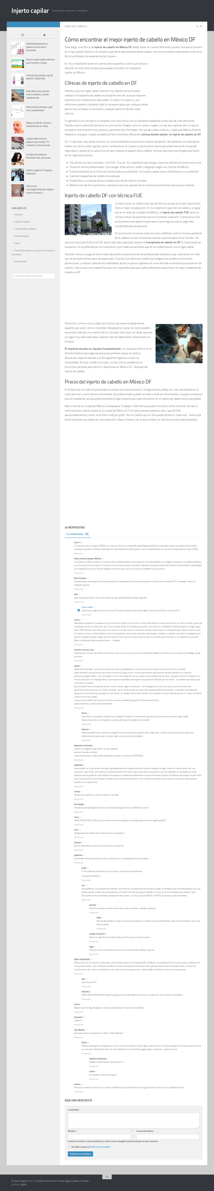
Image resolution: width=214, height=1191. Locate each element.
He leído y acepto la (91, 1147)
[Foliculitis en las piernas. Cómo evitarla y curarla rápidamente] (17, 95)
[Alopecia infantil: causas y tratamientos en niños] (17, 127)
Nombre (72, 1131)
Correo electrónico (145, 1131)
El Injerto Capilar (19, 1181)
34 (201, 26)
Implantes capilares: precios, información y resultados (33, 252)
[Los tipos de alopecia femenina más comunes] (17, 159)
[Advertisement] (174, 85)
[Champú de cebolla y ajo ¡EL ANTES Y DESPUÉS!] (17, 79)
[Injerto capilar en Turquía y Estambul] (17, 174)
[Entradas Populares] (44, 35)
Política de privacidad (100, 1147)
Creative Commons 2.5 (47, 1181)
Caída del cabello (76, 26)
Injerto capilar (30, 11)
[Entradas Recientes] (22, 35)
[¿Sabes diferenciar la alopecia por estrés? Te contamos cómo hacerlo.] (17, 143)
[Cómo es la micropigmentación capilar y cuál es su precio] (17, 190)
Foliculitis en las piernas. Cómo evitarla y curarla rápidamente (38, 94)
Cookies (75, 1181)
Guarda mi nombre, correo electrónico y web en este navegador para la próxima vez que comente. (113, 1141)
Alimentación (20, 261)
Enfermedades (21, 236)
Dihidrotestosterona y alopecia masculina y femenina (37, 47)
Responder (79, 553)
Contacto (84, 1181)
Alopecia (18, 214)
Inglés (23, 1184)
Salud (17, 243)
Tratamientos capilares (25, 228)
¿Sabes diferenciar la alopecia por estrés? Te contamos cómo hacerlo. (38, 142)
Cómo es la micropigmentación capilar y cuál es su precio (40, 189)
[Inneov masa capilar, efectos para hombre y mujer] (17, 64)
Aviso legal (64, 1181)
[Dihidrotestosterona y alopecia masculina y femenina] (17, 48)
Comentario (74, 1109)
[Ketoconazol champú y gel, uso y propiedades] (17, 111)
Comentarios (79, 534)
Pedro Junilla (87, 607)
